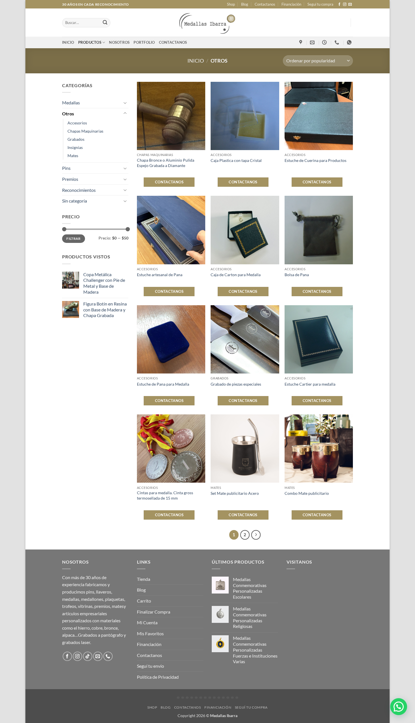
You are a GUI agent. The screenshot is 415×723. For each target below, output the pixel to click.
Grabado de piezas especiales (236, 384)
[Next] (256, 535)
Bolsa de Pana (297, 274)
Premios (70, 179)
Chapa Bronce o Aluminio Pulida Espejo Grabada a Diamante (165, 163)
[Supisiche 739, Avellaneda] (301, 42)
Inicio (68, 42)
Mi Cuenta (147, 622)
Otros (68, 113)
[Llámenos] (108, 656)
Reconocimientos (79, 190)
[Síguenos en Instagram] (344, 4)
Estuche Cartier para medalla (310, 384)
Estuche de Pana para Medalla (163, 384)
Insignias (75, 147)
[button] (398, 706)
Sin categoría (74, 200)
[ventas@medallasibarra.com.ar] (313, 42)
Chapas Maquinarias (85, 131)
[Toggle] (125, 102)
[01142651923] (337, 42)
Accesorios (77, 122)
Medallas (71, 102)
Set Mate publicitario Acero (235, 493)
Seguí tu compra (320, 4)
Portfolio (144, 42)
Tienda (143, 579)
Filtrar (73, 238)
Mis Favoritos (150, 633)
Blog (244, 4)
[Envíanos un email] (350, 4)
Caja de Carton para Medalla (236, 274)
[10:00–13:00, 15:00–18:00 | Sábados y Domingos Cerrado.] (325, 42)
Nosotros (119, 42)
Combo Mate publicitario (307, 493)
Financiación (291, 4)
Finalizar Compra (153, 611)
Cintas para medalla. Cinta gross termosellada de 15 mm (165, 495)
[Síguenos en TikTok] (87, 656)
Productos (89, 42)
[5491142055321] (350, 42)
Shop (231, 4)
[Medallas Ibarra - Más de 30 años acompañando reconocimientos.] (207, 23)
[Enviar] (105, 23)
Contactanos (265, 4)
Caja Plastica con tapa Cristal (236, 160)
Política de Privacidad (158, 677)
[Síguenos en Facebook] (339, 4)
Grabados (75, 139)
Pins (66, 168)
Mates (72, 155)
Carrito (144, 600)
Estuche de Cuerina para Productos (315, 160)
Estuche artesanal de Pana (159, 274)
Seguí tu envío (150, 666)
